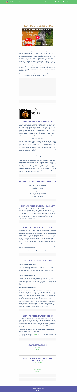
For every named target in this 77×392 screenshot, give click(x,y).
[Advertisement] (38, 14)
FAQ (33, 387)
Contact (30, 387)
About (26, 387)
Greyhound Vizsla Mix (37, 364)
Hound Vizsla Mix (37, 371)
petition (43, 135)
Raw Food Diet (34, 334)
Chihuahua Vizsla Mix (37, 362)
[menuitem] (48, 2)
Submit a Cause (49, 387)
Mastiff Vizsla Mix (37, 369)
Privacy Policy (38, 387)
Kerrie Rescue (37, 347)
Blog (59, 1)
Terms (43, 387)
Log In (63, 1)
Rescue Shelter (38, 352)
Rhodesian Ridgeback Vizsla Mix (37, 367)
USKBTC (37, 349)
